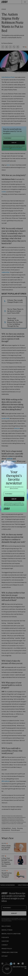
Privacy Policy (9, 505)
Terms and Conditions (19, 505)
